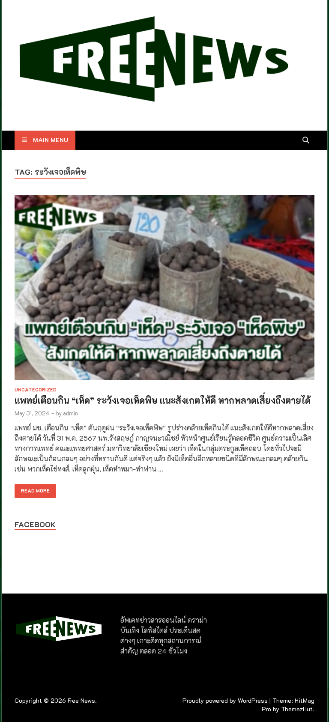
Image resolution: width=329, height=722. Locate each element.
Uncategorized (36, 389)
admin (70, 413)
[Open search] (305, 140)
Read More (32, 489)
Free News (81, 700)
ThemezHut (297, 709)
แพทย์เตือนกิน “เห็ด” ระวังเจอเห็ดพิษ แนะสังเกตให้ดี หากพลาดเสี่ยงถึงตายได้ (163, 400)
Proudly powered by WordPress (225, 700)
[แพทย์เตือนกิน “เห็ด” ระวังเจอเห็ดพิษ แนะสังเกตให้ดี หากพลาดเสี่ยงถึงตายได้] (164, 288)
